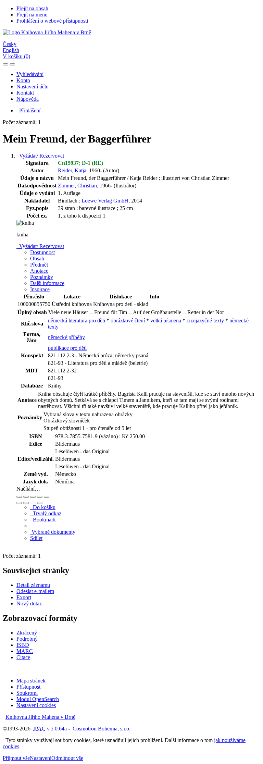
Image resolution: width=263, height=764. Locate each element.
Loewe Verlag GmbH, (106, 201)
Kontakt (25, 93)
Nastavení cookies (36, 705)
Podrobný (27, 639)
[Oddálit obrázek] (26, 497)
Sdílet (36, 538)
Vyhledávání (29, 74)
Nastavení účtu (32, 86)
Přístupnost (28, 687)
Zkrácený (26, 633)
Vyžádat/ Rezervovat (40, 156)
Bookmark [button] (43, 519)
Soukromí (27, 693)
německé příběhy (66, 337)
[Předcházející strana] (33, 503)
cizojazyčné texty (205, 320)
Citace (23, 657)
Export (23, 597)
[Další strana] (39, 503)
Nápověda (27, 99)
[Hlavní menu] (12, 64)
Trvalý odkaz (45, 513)
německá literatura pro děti (76, 320)
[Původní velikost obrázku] (33, 497)
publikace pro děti (67, 348)
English (11, 50)
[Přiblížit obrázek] (19, 497)
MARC (24, 651)
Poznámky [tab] (41, 277)
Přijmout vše (16, 758)
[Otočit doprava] (26, 503)
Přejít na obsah (32, 8)
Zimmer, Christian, (78, 185)
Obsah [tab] (37, 258)
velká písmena (165, 320)
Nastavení (40, 758)
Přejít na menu (32, 14)
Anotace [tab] (39, 271)
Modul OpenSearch (37, 699)
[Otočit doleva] (19, 503)
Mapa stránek (31, 680)
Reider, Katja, (73, 170)
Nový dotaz (29, 603)
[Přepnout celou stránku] (39, 497)
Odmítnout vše (67, 758)
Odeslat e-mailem (35, 591)
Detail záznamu (33, 585)
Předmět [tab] (39, 265)
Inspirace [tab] (40, 289)
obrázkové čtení (128, 320)
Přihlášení (28, 110)
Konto (23, 80)
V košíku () (16, 56)
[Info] (46, 497)
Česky (9, 44)
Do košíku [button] (42, 507)
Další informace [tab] (47, 283)
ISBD (22, 645)
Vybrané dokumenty (52, 532)
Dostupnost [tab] (42, 252)
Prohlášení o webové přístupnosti (52, 21)
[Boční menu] (5, 64)
